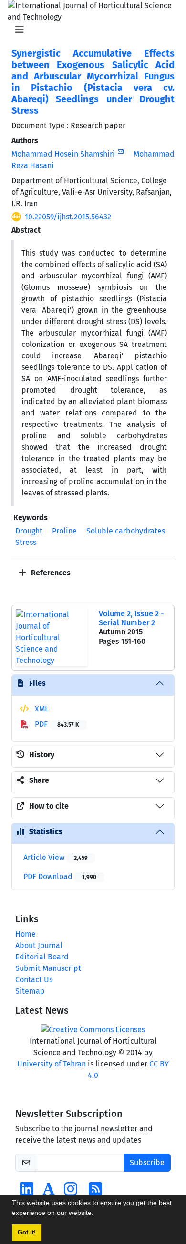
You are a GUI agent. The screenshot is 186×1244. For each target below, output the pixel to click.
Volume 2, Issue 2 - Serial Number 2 (131, 618)
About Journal (38, 945)
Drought (28, 530)
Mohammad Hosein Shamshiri (63, 153)
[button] (96, 1214)
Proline (64, 530)
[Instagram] (70, 1191)
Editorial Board (42, 956)
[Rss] (95, 1191)
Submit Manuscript (48, 968)
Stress (25, 542)
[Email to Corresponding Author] (120, 151)
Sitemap (30, 991)
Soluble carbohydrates (125, 530)
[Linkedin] (26, 1191)
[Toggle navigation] (90, 29)
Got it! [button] (27, 1232)
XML (41, 708)
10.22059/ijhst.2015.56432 (68, 216)
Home (25, 933)
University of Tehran (51, 1063)
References (50, 572)
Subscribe (147, 1162)
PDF (56, 724)
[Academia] (48, 1191)
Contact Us (33, 979)
